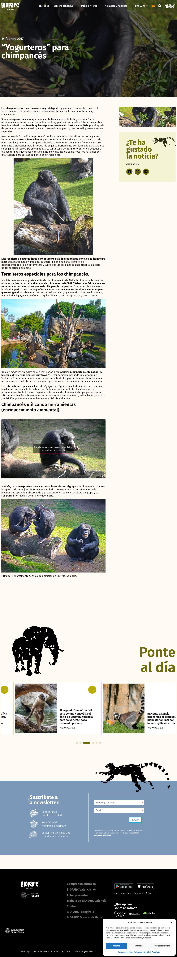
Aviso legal (156, 952)
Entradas (44, 6)
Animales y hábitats (116, 6)
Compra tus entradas (81, 884)
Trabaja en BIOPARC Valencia (86, 901)
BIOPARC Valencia (79, 889)
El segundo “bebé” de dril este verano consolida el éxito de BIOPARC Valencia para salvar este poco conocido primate (63, 717)
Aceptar (116, 946)
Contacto (73, 906)
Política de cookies (125, 952)
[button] (171, 922)
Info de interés (89, 6)
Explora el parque (63, 6)
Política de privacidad (142, 952)
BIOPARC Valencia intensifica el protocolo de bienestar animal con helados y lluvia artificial (152, 718)
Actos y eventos (77, 895)
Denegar (139, 946)
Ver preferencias (162, 946)
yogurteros (52, 386)
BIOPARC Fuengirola (80, 912)
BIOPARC (140, 6)
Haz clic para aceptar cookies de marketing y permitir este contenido (53, 449)
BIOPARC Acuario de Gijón (84, 917)
